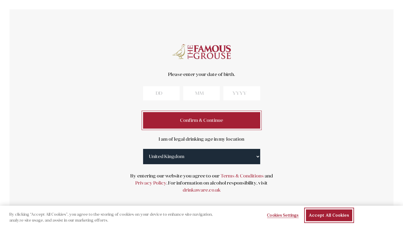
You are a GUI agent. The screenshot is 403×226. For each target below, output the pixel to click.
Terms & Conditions (241, 176)
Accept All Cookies (329, 215)
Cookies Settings (283, 215)
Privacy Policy (150, 183)
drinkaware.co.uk (202, 190)
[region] (201, 216)
